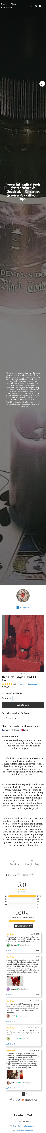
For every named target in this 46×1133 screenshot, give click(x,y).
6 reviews (22, 684)
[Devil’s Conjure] (23, 595)
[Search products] (42, 83)
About (14, 4)
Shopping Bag (32, 864)
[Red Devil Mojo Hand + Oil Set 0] (23, 643)
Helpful (10, 950)
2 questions (32, 684)
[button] (11, 718)
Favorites (14, 864)
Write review (24, 926)
